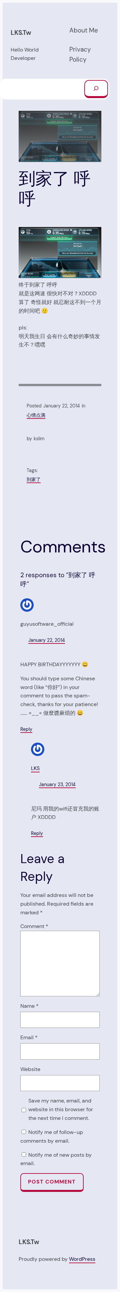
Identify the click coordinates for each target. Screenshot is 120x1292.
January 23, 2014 (57, 784)
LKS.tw (21, 32)
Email (29, 1037)
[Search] (96, 89)
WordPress (82, 1259)
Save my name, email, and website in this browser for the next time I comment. (60, 1109)
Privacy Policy (80, 54)
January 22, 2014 (46, 640)
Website (30, 1069)
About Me (83, 30)
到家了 (34, 479)
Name (29, 1005)
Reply (26, 729)
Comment (34, 926)
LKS (35, 768)
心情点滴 (36, 415)
